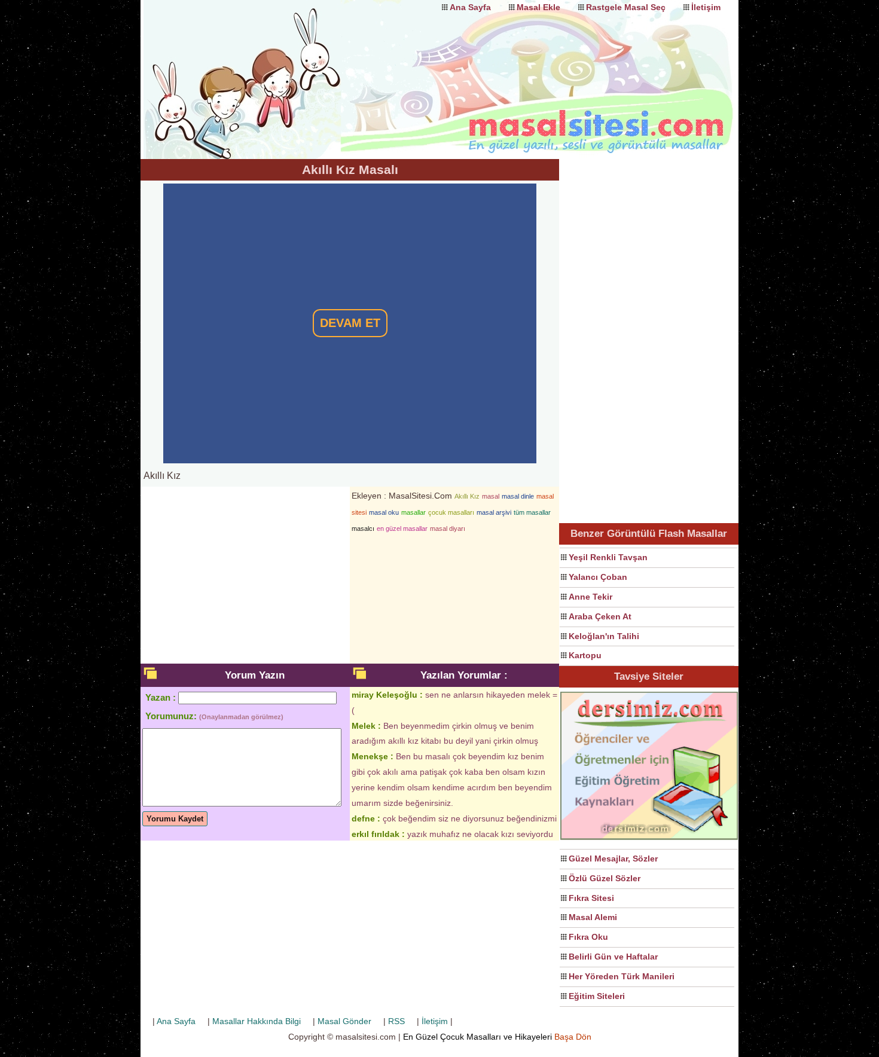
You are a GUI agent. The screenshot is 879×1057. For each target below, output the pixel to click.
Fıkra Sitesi (591, 898)
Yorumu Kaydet (174, 818)
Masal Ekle (538, 7)
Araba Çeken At (600, 616)
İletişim (706, 7)
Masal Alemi (593, 917)
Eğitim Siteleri (597, 996)
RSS (396, 1021)
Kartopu (585, 655)
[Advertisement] (648, 338)
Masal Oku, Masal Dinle (260, 69)
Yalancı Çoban (598, 577)
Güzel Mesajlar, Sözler (613, 858)
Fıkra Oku (588, 937)
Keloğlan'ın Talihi (604, 636)
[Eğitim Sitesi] (649, 838)
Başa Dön (572, 1036)
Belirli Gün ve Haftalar (613, 956)
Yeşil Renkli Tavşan (608, 557)
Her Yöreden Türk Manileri (621, 976)
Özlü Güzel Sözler (604, 878)
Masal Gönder (344, 1021)
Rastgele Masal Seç (626, 7)
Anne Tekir (590, 596)
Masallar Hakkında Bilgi (256, 1021)
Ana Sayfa (470, 7)
